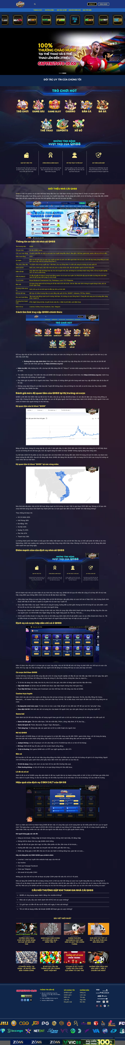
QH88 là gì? (68, 992)
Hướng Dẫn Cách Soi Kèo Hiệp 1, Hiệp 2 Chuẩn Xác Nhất (98, 968)
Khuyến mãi (68, 1002)
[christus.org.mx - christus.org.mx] (23, 4)
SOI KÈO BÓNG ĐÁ (75, 10)
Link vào (83, 995)
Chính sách (67, 995)
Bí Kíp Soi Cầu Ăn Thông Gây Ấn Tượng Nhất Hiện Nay (50, 968)
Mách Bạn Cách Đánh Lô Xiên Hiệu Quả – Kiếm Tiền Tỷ (50, 940)
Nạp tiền (83, 999)
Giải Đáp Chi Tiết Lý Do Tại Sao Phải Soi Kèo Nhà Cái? (98, 940)
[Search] (35, 4)
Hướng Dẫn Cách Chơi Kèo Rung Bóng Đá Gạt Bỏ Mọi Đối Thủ (26, 941)
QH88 (18, 193)
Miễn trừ (67, 997)
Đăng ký (83, 992)
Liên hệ (66, 999)
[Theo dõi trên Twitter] (28, 1000)
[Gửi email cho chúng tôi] (31, 1000)
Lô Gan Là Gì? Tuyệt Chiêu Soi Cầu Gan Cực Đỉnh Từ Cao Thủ (74, 968)
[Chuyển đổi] (17, 895)
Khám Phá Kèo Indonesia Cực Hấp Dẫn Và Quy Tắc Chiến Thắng (74, 941)
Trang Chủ (37, 10)
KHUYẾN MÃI (87, 10)
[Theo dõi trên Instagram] (25, 1000)
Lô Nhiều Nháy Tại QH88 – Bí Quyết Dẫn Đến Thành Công (26, 968)
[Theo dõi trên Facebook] (22, 1000)
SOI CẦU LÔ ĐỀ (62, 10)
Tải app (82, 997)
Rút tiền (82, 1002)
